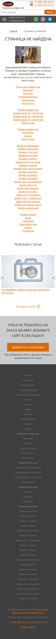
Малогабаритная (28, 224)
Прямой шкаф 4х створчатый (28, 119)
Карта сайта (42, 609)
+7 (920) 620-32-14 (44, 4)
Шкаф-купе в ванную (28, 188)
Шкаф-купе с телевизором (28, 198)
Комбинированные (28, 96)
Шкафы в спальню (28, 165)
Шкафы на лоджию (28, 155)
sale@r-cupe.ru (28, 626)
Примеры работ (28, 385)
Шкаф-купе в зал (28, 185)
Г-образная (28, 221)
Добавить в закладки (28, 347)
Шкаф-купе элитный (28, 208)
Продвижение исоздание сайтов (28, 632)
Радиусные (28, 132)
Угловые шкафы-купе (28, 129)
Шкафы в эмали (28, 214)
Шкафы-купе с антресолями (28, 168)
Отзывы (28, 399)
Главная (28, 375)
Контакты (28, 404)
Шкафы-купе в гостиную (28, 162)
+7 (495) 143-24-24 (44, 1)
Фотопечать (28, 103)
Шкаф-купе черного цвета (28, 204)
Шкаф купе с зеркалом (28, 194)
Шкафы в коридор (28, 171)
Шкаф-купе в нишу (28, 191)
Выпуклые (28, 90)
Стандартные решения (28, 390)
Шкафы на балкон (28, 175)
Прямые (28, 135)
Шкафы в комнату (28, 158)
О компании (28, 380)
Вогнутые (28, 93)
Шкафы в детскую (28, 152)
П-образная (28, 230)
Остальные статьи (25, 306)
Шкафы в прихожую (28, 148)
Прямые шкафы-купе (28, 109)
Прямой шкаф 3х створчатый (28, 116)
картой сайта (28, 77)
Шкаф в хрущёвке (28, 178)
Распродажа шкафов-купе (28, 395)
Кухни (28, 217)
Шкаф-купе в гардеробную (28, 181)
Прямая (28, 227)
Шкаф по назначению (28, 145)
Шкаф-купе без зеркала (28, 201)
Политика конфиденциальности (28, 612)
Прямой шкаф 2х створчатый (28, 113)
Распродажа (28, 100)
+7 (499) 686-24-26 (18, 622)
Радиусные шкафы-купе (28, 86)
